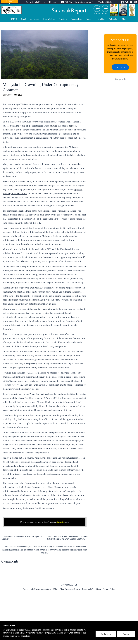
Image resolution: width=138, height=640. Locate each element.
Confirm (126, 634)
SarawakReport (69, 10)
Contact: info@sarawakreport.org (37, 589)
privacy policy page (44, 632)
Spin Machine (49, 19)
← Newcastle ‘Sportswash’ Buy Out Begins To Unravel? (22, 537)
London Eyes (76, 19)
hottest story (16, 393)
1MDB (14, 19)
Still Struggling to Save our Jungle (79, 2)
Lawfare (63, 19)
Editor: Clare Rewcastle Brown (66, 589)
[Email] (135, 2)
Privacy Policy (109, 589)
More (89, 19)
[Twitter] (126, 2)
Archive (101, 19)
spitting (53, 125)
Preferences (106, 634)
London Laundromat (30, 19)
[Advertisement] (120, 125)
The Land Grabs (105, 2)
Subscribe (113, 19)
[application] (92, 19)
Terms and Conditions (91, 589)
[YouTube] (131, 2)
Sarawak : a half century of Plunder (41, 2)
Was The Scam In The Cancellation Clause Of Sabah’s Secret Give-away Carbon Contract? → (67, 537)
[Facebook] (122, 2)
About (124, 19)
